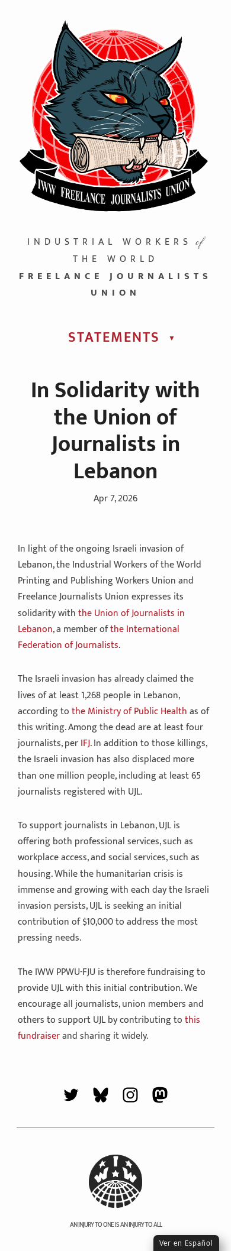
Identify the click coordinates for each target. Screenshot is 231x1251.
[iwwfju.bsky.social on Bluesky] (101, 1097)
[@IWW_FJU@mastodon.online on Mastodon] (160, 1097)
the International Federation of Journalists (98, 637)
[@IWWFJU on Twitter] (71, 1097)
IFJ (85, 743)
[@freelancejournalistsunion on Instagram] (130, 1097)
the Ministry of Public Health (129, 712)
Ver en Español (186, 1243)
